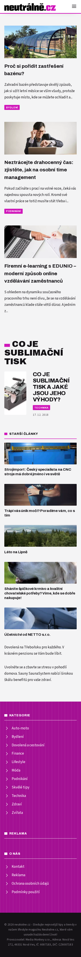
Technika (41, 407)
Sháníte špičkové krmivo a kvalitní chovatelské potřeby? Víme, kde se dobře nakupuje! (39, 593)
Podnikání (13, 211)
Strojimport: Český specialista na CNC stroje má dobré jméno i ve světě (37, 471)
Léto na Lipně (15, 552)
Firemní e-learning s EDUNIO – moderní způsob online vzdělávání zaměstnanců (40, 273)
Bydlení (12, 107)
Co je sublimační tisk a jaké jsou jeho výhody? (51, 387)
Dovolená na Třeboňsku (22, 647)
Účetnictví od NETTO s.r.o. (27, 634)
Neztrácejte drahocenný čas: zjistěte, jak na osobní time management (38, 170)
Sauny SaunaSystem (34, 673)
